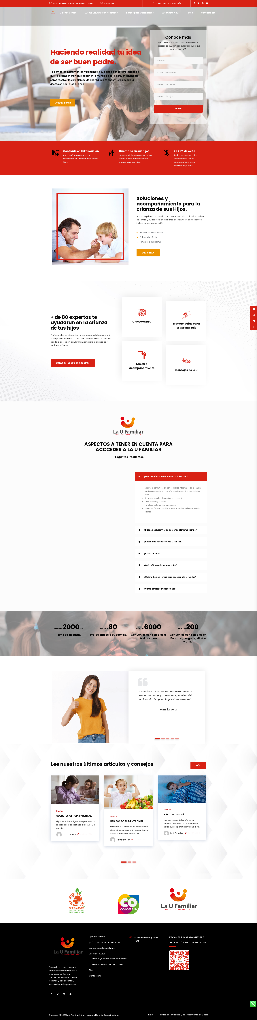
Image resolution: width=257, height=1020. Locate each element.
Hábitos (59, 811)
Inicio (150, 1014)
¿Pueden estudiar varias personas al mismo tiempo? (170, 530)
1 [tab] (157, 738)
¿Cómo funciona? (153, 553)
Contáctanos (208, 12)
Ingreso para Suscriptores (140, 12)
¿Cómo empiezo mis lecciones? (160, 589)
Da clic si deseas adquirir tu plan (107, 964)
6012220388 (109, 3)
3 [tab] (167, 738)
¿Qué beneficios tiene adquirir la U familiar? (166, 476)
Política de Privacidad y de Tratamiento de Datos (183, 1014)
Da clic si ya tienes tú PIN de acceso (109, 958)
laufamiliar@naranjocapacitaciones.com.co (72, 3)
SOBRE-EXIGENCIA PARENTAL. (74, 815)
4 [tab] (172, 738)
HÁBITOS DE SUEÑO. (175, 814)
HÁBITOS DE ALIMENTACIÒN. (126, 821)
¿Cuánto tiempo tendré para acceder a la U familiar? (170, 577)
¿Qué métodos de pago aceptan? (160, 565)
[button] (171, 476)
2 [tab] (163, 738)
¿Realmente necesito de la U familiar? (163, 541)
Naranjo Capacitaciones (107, 1015)
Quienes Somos (68, 12)
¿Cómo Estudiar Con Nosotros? (101, 12)
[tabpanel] (166, 692)
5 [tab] (177, 738)
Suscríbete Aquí (170, 12)
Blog (190, 12)
